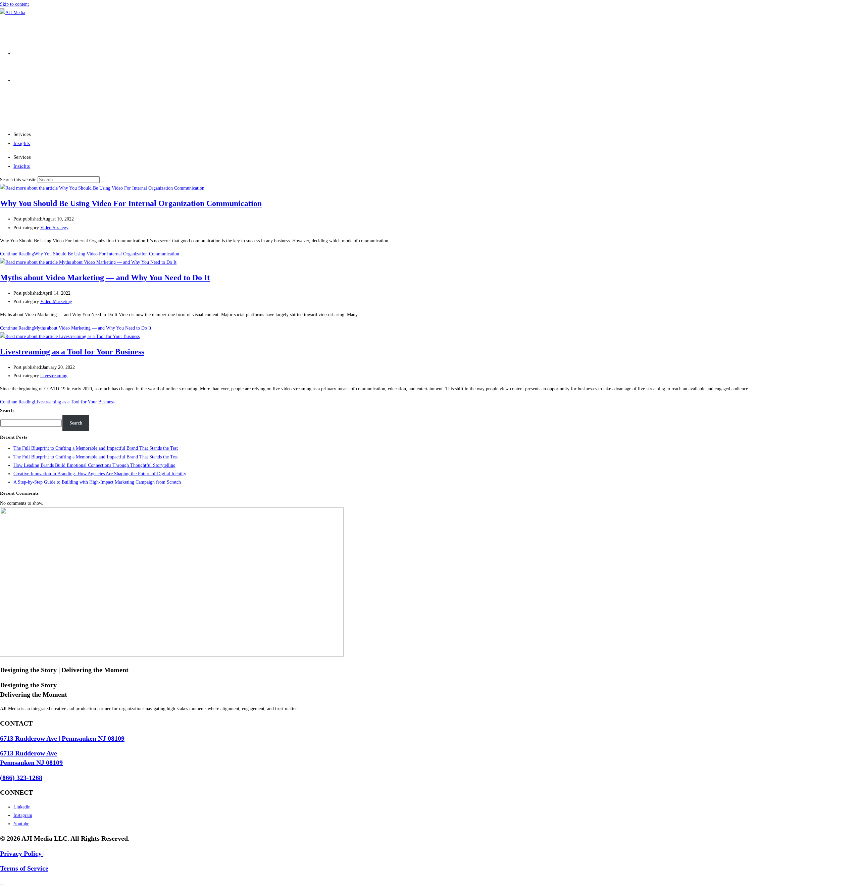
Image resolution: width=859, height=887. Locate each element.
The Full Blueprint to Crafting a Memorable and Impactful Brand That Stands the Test (95, 448)
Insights (21, 143)
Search (7, 410)
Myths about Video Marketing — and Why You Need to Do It (105, 277)
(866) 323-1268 (21, 777)
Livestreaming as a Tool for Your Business (72, 351)
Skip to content (14, 4)
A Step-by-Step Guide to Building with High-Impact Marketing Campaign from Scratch (97, 482)
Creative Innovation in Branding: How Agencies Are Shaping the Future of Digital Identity (99, 473)
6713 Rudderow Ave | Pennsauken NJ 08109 (62, 738)
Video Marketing (56, 301)
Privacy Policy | (22, 853)
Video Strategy (54, 227)
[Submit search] (103, 181)
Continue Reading (89, 253)
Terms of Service (24, 868)
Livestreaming (53, 375)
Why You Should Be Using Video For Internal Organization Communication (131, 203)
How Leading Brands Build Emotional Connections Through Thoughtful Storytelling (94, 465)
